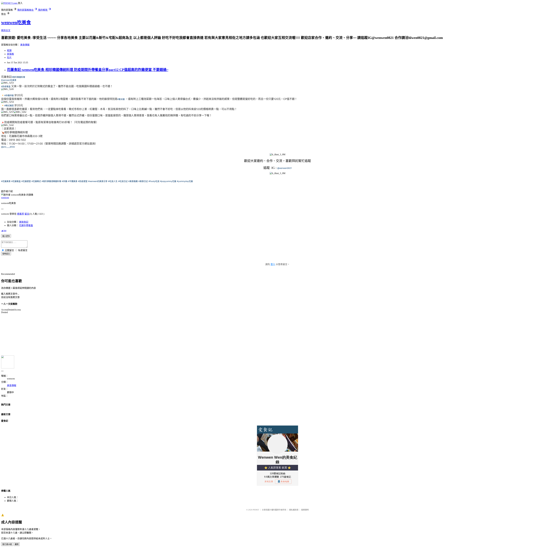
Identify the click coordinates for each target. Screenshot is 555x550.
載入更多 (6, 236)
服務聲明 (305, 510)
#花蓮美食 (6, 181)
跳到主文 (5, 30)
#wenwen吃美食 (8, 80)
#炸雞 (64, 181)
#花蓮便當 (26, 181)
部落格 (10, 54)
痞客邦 (20, 214)
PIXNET (256, 510)
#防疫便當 (82, 181)
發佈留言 (6, 254)
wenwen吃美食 (16, 22)
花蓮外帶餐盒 (26, 225)
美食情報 (24, 45)
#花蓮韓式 (36, 181)
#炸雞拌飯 (9, 95)
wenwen (5, 197)
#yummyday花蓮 (185, 181)
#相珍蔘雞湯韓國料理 (51, 181)
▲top (3, 230)
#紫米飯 (121, 99)
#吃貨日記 (123, 181)
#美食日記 (143, 181)
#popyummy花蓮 (168, 181)
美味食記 (23, 222)
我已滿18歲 (7, 544)
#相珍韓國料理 (18, 77)
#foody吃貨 (154, 181)
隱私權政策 (293, 510)
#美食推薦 (133, 181)
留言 (27, 214)
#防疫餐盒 (6, 86)
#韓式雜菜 (9, 105)
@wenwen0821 (284, 168)
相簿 (9, 50)
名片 (9, 57)
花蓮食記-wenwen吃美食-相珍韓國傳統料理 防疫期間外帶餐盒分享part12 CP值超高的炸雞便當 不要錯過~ (87, 70)
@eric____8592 (8, 147)
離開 (16, 544)
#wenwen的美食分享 (97, 181)
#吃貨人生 (113, 181)
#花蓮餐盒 (16, 181)
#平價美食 (72, 181)
